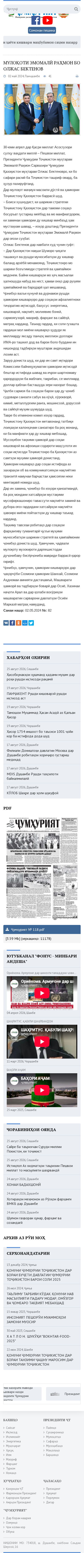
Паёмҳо (51, 1428)
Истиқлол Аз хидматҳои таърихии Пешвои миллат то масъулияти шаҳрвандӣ (40, 1167)
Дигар (50, 1502)
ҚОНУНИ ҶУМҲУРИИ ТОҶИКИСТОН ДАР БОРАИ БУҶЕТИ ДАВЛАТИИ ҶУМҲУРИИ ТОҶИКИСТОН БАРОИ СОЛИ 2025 (39, 1275)
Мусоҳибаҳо (54, 1446)
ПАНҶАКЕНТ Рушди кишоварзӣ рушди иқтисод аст (37, 695)
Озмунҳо (11, 1523)
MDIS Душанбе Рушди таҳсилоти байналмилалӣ (32, 776)
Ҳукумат (51, 1493)
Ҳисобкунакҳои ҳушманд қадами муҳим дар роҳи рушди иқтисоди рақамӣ (41, 676)
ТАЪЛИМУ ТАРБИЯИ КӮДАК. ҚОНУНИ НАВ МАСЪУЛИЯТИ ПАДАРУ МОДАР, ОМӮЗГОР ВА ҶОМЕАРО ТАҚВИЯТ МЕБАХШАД (40, 1298)
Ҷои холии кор (15, 1527)
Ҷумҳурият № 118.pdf (27, 929)
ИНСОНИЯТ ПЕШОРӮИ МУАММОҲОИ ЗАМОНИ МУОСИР (36, 1319)
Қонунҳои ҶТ (15, 1489)
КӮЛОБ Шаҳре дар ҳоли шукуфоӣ (32, 793)
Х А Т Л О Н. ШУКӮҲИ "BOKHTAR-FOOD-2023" (39, 1338)
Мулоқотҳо (53, 1437)
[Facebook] (12, 623)
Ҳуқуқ (10, 1450)
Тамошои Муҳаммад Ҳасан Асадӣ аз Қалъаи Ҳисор (41, 714)
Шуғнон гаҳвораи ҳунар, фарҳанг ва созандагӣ (34, 1220)
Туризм (10, 1468)
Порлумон (52, 1498)
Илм (8, 1455)
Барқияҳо (52, 1455)
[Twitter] (31, 623)
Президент (53, 1489)
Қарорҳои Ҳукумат (18, 1498)
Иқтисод (11, 1432)
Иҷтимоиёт (13, 1437)
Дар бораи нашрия (18, 1518)
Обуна (10, 1532)
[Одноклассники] (18, 623)
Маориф (11, 1459)
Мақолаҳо (53, 1450)
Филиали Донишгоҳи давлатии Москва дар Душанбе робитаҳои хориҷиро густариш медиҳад (40, 755)
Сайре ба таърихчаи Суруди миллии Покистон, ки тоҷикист (34, 1148)
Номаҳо (11, 1473)
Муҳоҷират (13, 1446)
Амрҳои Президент (18, 1502)
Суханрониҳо (55, 1432)
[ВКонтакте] (6, 623)
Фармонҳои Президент (21, 1493)
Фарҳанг (11, 1464)
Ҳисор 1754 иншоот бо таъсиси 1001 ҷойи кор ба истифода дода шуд (40, 733)
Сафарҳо (52, 1441)
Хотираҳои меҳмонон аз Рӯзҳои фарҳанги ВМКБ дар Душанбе (39, 1201)
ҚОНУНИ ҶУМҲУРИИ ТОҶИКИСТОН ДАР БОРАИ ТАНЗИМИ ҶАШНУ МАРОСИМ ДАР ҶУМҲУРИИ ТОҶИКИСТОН (40, 1360)
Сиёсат (10, 1428)
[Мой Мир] (25, 623)
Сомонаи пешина (42, 30)
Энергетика (13, 1441)
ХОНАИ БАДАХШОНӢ (24, 1184)
